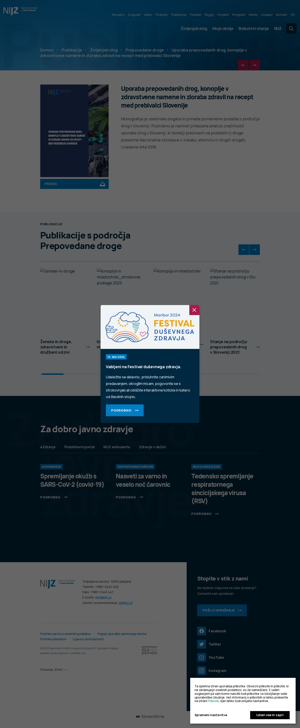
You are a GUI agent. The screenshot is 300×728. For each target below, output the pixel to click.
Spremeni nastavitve (211, 715)
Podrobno (121, 410)
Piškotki (213, 701)
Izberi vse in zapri (270, 715)
